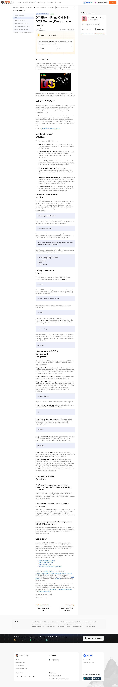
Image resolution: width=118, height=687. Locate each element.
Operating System (67, 624)
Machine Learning (36, 624)
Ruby (91, 624)
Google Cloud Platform (64, 626)
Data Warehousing (78, 626)
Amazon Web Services (38, 626)
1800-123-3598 (56, 676)
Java (33, 621)
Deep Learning (47, 624)
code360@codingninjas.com (59, 679)
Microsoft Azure (51, 626)
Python (39, 621)
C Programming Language (51, 621)
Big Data (56, 624)
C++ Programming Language (68, 621)
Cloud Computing (83, 621)
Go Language (78, 624)
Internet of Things (90, 626)
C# (85, 624)
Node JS (94, 621)
